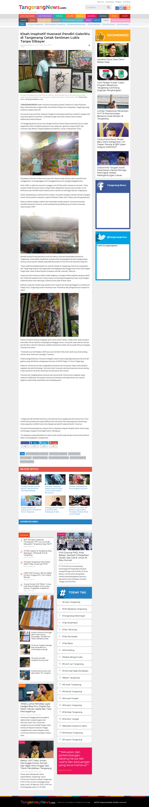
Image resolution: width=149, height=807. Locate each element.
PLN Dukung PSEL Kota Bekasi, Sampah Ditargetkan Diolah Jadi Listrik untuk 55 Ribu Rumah (74, 556)
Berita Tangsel (25, 458)
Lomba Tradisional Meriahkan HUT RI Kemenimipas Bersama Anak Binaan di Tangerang (113, 115)
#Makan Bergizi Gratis (70, 656)
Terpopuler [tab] (24, 535)
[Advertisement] (55, 399)
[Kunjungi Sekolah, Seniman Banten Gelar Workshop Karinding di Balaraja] (31, 479)
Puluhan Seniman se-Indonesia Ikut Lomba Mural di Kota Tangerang (31, 510)
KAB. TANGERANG (45, 16)
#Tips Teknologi (108, 24)
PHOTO (97, 20)
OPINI (88, 20)
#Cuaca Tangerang (35, 24)
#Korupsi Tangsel (69, 698)
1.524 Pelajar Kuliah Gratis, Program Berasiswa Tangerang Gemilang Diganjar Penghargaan (110, 86)
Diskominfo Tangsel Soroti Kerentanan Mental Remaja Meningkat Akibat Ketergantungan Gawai (111, 171)
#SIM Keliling (66, 650)
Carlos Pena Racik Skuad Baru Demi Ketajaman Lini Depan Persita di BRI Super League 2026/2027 (111, 143)
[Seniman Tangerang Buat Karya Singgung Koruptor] (79, 479)
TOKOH (106, 20)
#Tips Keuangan (123, 24)
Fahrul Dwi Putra (26, 45)
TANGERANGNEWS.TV (120, 20)
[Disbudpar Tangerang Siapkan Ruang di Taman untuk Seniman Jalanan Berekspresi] (55, 479)
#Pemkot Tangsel (69, 718)
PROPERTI (56, 20)
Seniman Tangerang (77, 458)
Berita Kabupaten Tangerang (37, 454)
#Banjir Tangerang (69, 677)
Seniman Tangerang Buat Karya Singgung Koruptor (78, 487)
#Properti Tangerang (70, 739)
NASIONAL (91, 16)
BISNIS (32, 20)
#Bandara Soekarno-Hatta (73, 725)
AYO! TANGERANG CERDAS (72, 20)
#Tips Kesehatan (94, 24)
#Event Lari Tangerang (71, 663)
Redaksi (119, 2)
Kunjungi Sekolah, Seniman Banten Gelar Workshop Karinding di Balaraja (30, 488)
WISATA (23, 20)
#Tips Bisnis (66, 643)
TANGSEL (59, 16)
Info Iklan (126, 2)
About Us (100, 2)
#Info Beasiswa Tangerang (55, 24)
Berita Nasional (74, 454)
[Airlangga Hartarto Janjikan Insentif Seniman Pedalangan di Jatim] (55, 500)
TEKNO (114, 16)
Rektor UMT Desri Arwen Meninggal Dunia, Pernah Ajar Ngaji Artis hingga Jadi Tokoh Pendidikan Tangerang (36, 764)
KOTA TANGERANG (27, 16)
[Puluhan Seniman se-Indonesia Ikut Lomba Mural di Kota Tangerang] (31, 500)
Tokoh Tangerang (27, 461)
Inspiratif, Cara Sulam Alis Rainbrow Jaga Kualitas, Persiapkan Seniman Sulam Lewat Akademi (78, 511)
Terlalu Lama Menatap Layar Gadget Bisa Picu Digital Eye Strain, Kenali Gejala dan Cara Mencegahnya (35, 708)
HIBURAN (103, 16)
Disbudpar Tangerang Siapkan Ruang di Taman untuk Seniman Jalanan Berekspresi (53, 489)
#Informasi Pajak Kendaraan (73, 670)
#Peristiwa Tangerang (71, 732)
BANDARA (81, 16)
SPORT (125, 16)
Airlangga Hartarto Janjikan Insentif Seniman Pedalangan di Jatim (54, 510)
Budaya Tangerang (40, 458)
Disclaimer (110, 2)
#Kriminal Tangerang (70, 691)
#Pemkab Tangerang (70, 711)
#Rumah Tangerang (70, 684)
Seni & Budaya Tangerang (58, 458)
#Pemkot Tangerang (70, 705)
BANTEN (70, 16)
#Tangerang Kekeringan (76, 24)
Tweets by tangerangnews (107, 245)
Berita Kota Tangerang (58, 454)
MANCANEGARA (44, 20)
